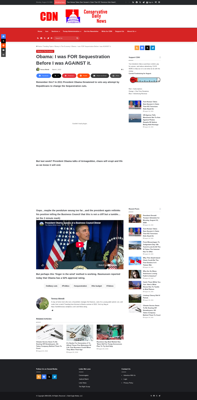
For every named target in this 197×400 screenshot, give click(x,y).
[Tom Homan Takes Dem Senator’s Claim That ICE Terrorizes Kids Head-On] (135, 105)
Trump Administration (71, 31)
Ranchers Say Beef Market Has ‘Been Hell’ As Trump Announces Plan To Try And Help (109, 344)
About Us (131, 31)
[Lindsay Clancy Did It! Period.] (135, 298)
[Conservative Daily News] (75, 16)
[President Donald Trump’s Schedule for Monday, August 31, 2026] (135, 218)
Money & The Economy (62, 46)
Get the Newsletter (91, 31)
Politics (66, 286)
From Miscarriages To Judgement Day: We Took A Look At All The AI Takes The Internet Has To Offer (152, 247)
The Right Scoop (84, 386)
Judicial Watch (84, 379)
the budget (97, 286)
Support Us (119, 31)
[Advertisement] (145, 168)
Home (40, 31)
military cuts (52, 286)
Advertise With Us (130, 375)
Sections (55, 31)
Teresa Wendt (44, 69)
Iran (46, 31)
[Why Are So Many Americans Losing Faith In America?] (135, 274)
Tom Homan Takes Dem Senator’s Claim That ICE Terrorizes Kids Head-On (92, 2)
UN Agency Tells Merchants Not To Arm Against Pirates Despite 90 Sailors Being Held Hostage (151, 119)
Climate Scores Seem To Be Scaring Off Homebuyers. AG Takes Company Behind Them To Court (152, 310)
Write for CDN (107, 31)
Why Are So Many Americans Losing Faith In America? (150, 273)
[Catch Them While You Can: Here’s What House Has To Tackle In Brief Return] (135, 285)
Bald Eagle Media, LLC (75, 396)
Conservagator (83, 375)
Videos (110, 286)
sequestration (81, 286)
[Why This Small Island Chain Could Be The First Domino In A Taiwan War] (135, 261)
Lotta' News (83, 383)
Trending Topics (48, 46)
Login (125, 379)
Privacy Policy (128, 383)
